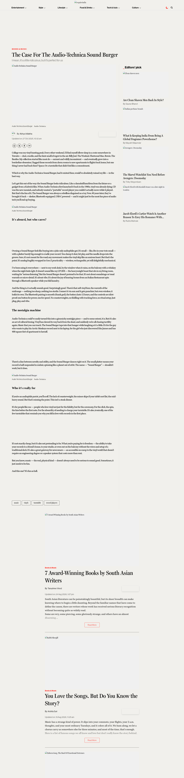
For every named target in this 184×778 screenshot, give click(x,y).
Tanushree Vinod (55, 588)
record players (51, 503)
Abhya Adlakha (26, 134)
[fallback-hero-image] (146, 85)
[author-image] (14, 134)
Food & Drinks (86, 8)
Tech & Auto (112, 8)
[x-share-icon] (19, 147)
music (16, 503)
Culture (135, 8)
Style (41, 8)
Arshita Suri (52, 711)
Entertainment (18, 8)
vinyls (26, 503)
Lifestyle (61, 8)
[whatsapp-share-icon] (14, 147)
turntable (37, 503)
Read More (92, 625)
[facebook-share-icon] (24, 147)
